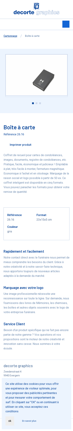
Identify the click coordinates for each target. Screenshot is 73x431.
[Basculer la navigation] (65, 24)
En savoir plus (29, 421)
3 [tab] (40, 103)
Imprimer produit (20, 144)
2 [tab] (36, 103)
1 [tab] (33, 103)
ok (9, 421)
